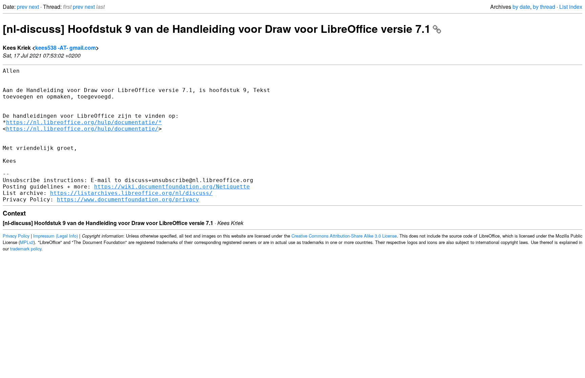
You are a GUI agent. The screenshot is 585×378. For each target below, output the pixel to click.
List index (570, 6)
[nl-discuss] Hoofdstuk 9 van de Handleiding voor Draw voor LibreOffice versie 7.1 (217, 28)
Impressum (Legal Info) (55, 235)
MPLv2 (27, 242)
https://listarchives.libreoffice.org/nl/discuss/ (131, 193)
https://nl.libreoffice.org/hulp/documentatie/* (84, 122)
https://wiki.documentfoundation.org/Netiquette (172, 186)
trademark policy (25, 248)
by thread (544, 6)
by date (521, 6)
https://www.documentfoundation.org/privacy (128, 199)
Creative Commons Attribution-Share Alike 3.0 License (344, 235)
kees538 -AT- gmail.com (65, 47)
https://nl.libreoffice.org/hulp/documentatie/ (82, 129)
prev (22, 6)
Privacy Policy (16, 235)
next (34, 6)
